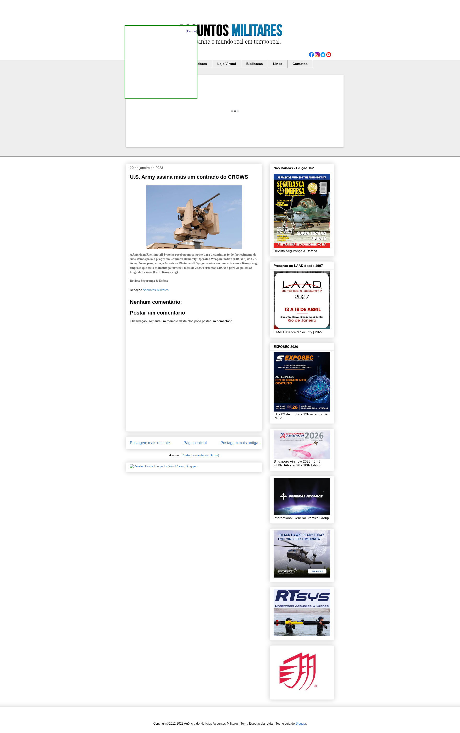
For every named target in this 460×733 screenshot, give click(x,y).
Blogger (301, 723)
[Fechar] (191, 31)
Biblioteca (254, 64)
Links (277, 64)
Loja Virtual (226, 64)
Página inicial (195, 443)
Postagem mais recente (150, 443)
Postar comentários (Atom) (200, 455)
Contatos (300, 64)
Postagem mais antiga (239, 443)
